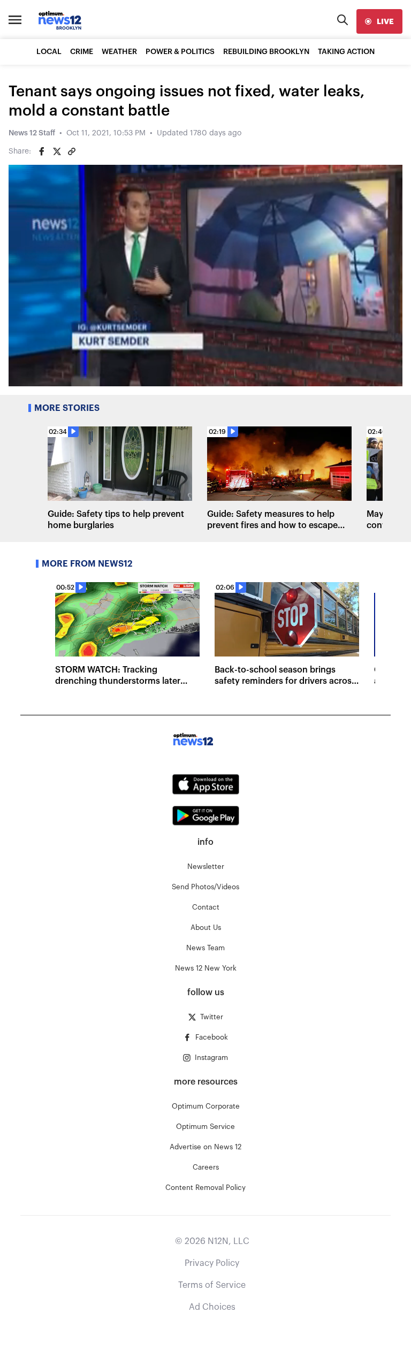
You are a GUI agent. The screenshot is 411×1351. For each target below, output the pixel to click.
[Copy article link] (71, 151)
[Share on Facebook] (41, 151)
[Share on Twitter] (56, 151)
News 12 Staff (32, 133)
